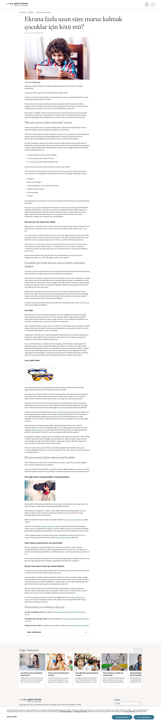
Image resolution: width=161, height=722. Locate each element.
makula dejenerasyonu (39, 430)
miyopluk (35, 208)
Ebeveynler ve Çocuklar (43, 12)
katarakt (27, 421)
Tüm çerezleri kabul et (144, 717)
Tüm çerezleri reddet (122, 717)
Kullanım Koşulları (80, 711)
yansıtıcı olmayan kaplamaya (74, 520)
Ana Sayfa (22, 12)
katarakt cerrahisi (63, 412)
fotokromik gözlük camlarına (50, 526)
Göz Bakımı (30, 12)
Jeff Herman (36, 82)
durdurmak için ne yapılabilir (79, 625)
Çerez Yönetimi (130, 711)
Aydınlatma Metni (66, 711)
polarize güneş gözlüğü (63, 537)
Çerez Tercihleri (12, 716)
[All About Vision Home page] (17, 4)
